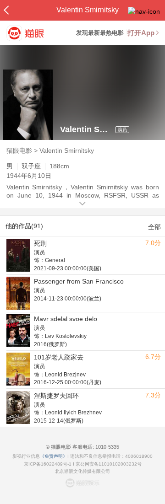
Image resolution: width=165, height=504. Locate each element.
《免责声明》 (53, 456)
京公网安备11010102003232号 (109, 463)
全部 (154, 227)
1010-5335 (106, 447)
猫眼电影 (19, 150)
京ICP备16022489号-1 (48, 463)
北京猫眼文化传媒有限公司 (82, 471)
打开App (140, 33)
